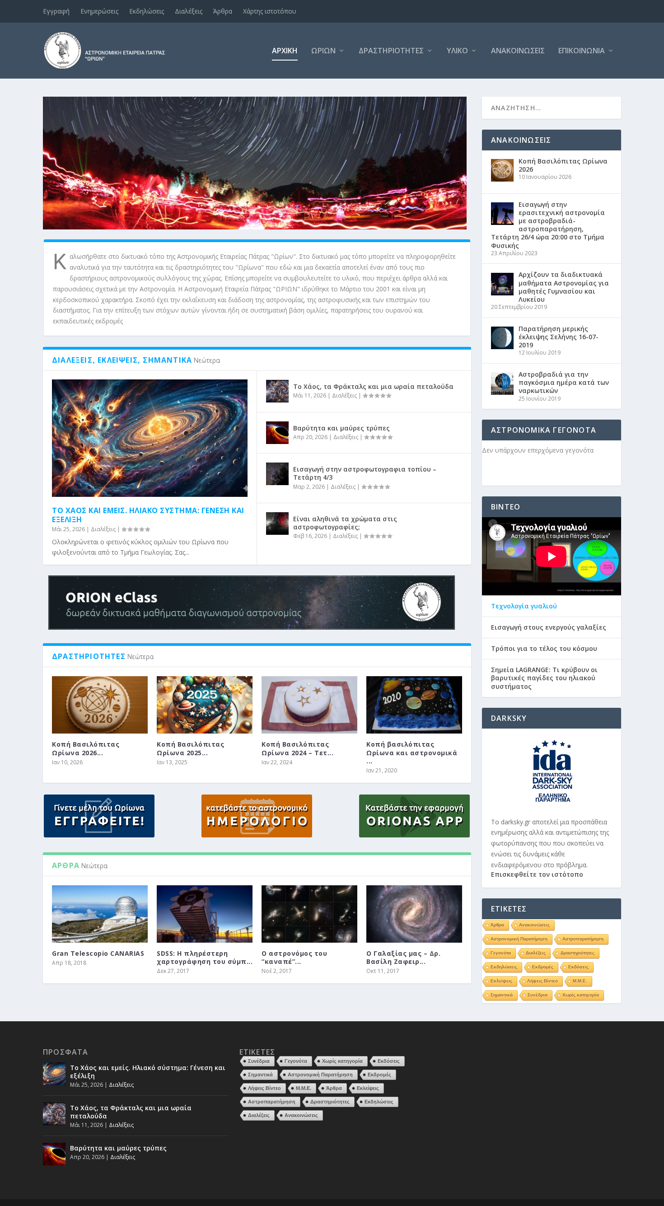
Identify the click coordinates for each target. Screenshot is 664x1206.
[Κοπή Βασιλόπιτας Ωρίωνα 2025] (205, 705)
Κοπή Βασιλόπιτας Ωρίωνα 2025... (190, 748)
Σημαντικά (502, 994)
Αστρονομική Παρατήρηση (519, 938)
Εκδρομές (542, 966)
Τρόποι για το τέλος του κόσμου (544, 649)
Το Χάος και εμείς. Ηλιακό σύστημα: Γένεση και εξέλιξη (148, 515)
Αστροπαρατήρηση (582, 938)
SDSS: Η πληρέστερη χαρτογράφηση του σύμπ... (205, 957)
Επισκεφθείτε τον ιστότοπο (537, 874)
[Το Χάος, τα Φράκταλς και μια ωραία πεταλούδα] (277, 391)
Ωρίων (323, 51)
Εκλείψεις (501, 980)
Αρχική (285, 51)
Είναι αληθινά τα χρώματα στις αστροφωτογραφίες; (345, 522)
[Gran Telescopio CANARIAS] (100, 914)
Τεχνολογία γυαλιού (524, 606)
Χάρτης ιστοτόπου (269, 11)
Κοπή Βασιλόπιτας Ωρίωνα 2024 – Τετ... (297, 748)
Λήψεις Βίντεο (542, 980)
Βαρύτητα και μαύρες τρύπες (341, 428)
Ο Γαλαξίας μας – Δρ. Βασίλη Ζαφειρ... (403, 957)
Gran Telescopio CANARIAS (98, 953)
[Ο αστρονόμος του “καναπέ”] (309, 914)
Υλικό (457, 51)
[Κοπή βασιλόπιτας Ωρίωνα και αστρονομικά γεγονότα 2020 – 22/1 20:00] (414, 705)
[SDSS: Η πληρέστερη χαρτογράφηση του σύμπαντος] (205, 914)
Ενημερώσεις (99, 11)
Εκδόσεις (578, 966)
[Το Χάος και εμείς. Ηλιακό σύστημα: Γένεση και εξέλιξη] (150, 438)
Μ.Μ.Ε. (580, 980)
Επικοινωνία (581, 51)
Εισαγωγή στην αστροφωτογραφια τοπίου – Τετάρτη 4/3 (364, 473)
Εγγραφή (56, 11)
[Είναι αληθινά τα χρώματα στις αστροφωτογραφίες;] (277, 523)
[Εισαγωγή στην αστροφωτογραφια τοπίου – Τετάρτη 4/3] (277, 474)
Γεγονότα (501, 952)
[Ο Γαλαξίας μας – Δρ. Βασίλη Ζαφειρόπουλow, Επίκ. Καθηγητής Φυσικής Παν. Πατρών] (414, 914)
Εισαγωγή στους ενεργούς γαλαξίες (548, 627)
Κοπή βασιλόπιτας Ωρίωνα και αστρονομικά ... (411, 752)
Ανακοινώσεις (518, 51)
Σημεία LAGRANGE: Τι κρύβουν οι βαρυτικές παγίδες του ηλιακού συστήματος (544, 678)
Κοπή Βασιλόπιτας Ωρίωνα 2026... (85, 748)
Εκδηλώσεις (146, 11)
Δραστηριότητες (391, 51)
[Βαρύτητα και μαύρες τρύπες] (277, 432)
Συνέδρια (537, 994)
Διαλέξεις (188, 11)
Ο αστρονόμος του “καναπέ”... (294, 957)
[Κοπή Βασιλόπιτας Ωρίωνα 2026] (100, 705)
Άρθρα (222, 11)
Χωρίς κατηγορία (580, 994)
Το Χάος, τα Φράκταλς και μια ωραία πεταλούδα (373, 386)
